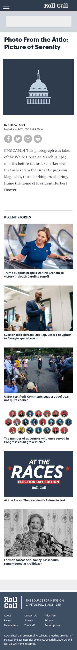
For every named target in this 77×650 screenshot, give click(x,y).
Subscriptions (52, 625)
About (7, 615)
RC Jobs (49, 620)
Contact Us (30, 615)
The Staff (29, 625)
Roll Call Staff (16, 125)
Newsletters (11, 625)
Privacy (28, 620)
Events (8, 620)
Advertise (50, 615)
